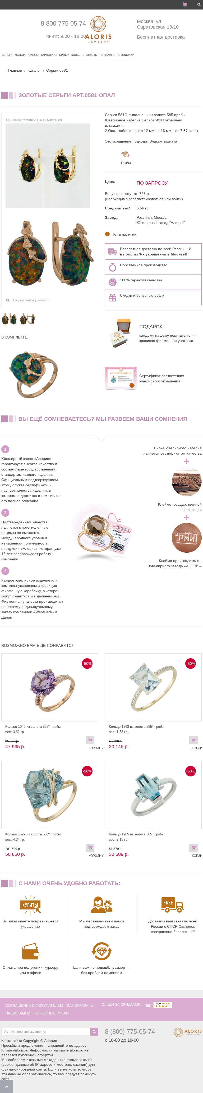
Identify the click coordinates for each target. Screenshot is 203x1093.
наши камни (17, 1013)
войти (177, 199)
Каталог (34, 70)
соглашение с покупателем (34, 1005)
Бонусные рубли (51, 1013)
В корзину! (91, 741)
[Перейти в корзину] (187, 5)
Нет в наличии (124, 234)
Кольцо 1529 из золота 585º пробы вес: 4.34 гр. (33, 837)
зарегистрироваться (146, 199)
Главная (15, 70)
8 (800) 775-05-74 (130, 1031)
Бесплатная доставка (161, 37)
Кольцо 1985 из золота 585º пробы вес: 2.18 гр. (136, 837)
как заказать (80, 1005)
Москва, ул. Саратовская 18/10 (158, 24)
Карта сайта (11, 1041)
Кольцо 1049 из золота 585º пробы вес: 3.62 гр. (33, 729)
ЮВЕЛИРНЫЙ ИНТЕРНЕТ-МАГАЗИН (40, 4)
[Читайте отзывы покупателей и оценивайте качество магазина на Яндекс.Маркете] (162, 1004)
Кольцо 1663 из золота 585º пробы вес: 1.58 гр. (136, 729)
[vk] (148, 1005)
